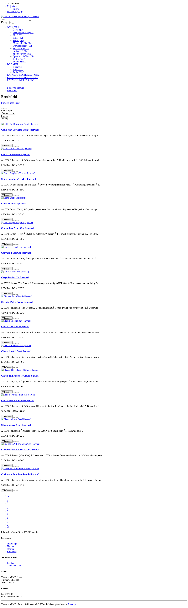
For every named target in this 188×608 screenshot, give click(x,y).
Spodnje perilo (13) (22, 53)
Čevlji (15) (18, 30)
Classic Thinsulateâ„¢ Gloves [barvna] (20, 375)
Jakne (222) (18, 40)
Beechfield (12, 90)
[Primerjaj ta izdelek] (17, 146)
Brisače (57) (18, 67)
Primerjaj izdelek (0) (10, 103)
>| (8, 527)
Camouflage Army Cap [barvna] (17, 228)
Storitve (10, 549)
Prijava (16, 9)
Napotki (11, 546)
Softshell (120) (20, 51)
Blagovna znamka (15, 88)
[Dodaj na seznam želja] (14, 146)
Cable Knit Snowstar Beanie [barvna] (20, 130)
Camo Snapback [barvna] (14, 203)
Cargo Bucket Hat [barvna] (15, 277)
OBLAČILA (13, 27)
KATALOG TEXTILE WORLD (22, 77)
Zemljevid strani (14, 565)
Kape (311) (18, 69)
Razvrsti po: (6, 110)
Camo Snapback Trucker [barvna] (18, 179)
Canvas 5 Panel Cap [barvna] (16, 253)
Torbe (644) (18, 72)
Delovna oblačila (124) (23, 32)
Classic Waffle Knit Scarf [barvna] (18, 400)
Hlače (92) (18, 38)
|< (8, 495)
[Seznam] (2, 108)
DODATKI (12, 64)
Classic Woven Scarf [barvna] (16, 425)
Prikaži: (4, 116)
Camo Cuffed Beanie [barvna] (16, 154)
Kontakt (11, 563)
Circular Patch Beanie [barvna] (17, 302)
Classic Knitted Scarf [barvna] (16, 351)
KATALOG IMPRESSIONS (20, 80)
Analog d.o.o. (74, 604)
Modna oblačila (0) (22, 43)
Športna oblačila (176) (23, 56)
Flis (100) (17, 35)
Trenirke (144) (19, 61)
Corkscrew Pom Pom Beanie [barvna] (20, 474)
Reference (11, 551)
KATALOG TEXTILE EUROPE (23, 75)
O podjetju (12, 543)
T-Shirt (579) (19, 59)
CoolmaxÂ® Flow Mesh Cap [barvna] (20, 449)
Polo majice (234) (21, 48)
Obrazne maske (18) (22, 45)
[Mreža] (5, 108)
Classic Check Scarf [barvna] (15, 326)
